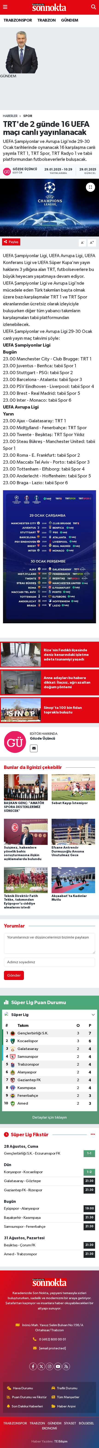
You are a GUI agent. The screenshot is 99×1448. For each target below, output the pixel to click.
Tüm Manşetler (68, 1397)
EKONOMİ (49, 1428)
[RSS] (66, 1366)
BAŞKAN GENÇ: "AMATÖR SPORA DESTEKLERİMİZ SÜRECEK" (24, 807)
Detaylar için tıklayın (49, 1117)
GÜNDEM (69, 20)
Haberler (10, 116)
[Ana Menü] (5, 7)
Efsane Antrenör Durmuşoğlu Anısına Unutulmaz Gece (68, 851)
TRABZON (46, 20)
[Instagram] (49, 1366)
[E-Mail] (34, 748)
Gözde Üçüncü (42, 738)
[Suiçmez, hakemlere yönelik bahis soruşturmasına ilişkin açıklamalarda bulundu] (26, 832)
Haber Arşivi (66, 1406)
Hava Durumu (23, 1388)
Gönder (14, 975)
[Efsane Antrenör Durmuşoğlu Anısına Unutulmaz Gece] (73, 832)
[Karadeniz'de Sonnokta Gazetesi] (49, 7)
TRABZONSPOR (17, 20)
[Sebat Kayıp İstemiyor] (73, 787)
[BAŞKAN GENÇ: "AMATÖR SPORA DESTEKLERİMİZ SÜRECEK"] (26, 787)
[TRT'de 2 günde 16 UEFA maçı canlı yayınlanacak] (49, 208)
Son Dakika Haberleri (27, 1406)
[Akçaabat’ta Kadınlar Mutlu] (73, 880)
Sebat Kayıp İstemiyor (70, 803)
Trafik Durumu (67, 1388)
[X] (41, 1366)
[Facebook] (33, 1366)
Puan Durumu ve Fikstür (29, 1397)
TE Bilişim (60, 1441)
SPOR (27, 116)
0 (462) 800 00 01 (52, 1339)
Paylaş (13, 242)
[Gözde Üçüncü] (15, 742)
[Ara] (93, 7)
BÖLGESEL (86, 1423)
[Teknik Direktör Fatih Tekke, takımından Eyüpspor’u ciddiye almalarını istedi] (26, 880)
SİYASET (70, 1423)
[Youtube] (58, 1366)
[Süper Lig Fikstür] (93, 1135)
